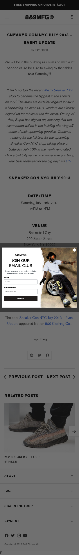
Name (6, 277)
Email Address (10, 287)
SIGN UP (20, 298)
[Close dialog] (74, 249)
